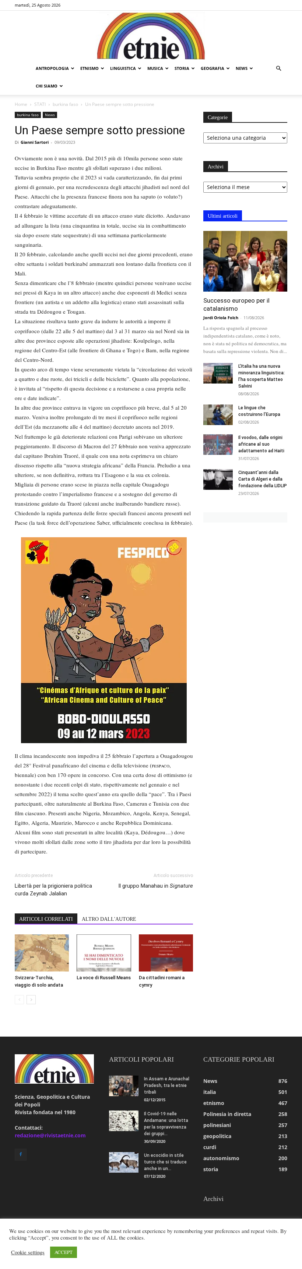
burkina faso (65, 104)
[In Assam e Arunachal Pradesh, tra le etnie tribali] (123, 1086)
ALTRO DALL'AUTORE (109, 919)
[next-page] (31, 999)
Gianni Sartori (35, 142)
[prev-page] (19, 999)
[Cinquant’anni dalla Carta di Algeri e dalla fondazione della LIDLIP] (218, 479)
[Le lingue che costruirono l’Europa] (218, 414)
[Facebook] (21, 1155)
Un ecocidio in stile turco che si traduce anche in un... (165, 1162)
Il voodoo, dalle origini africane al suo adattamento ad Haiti (261, 444)
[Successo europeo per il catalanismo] (245, 261)
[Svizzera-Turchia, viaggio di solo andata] (42, 953)
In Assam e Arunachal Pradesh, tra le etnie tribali (166, 1085)
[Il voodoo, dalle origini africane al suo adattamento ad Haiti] (218, 444)
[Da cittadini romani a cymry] (166, 953)
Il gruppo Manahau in (155, 886)
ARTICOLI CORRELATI (46, 919)
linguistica (123, 68)
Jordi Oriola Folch (220, 317)
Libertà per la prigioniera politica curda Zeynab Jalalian (53, 890)
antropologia (52, 68)
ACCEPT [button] (64, 1252)
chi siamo (46, 86)
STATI (40, 104)
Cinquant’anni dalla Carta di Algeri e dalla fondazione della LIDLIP (262, 479)
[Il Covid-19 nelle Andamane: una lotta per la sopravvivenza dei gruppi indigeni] (123, 1121)
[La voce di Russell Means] (104, 953)
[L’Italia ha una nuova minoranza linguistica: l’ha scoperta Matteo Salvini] (218, 373)
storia (182, 68)
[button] (278, 68)
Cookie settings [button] (28, 1252)
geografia (212, 68)
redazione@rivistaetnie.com (50, 1135)
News (50, 114)
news (241, 68)
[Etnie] (151, 35)
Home (21, 104)
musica (155, 68)
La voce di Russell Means (104, 977)
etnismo (89, 68)
